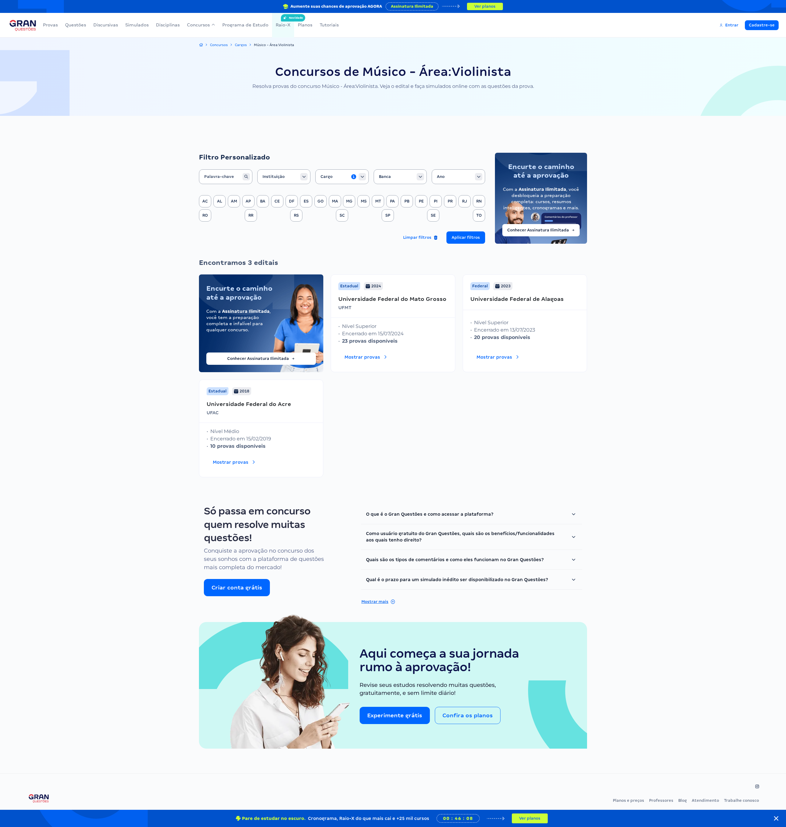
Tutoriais (329, 24)
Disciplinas (168, 24)
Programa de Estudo (245, 24)
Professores (661, 800)
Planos (305, 24)
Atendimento (705, 800)
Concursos (198, 24)
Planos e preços (628, 800)
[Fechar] (776, 818)
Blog (682, 800)
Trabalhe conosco (741, 800)
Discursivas (105, 24)
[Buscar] (246, 176)
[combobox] (284, 176)
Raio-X (283, 21)
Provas (50, 24)
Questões (75, 24)
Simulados (137, 24)
